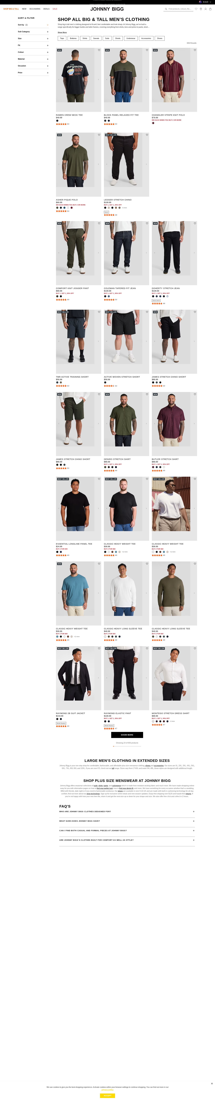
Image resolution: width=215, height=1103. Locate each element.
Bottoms (73, 38)
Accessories (146, 38)
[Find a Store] (201, 9)
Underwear (130, 38)
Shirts (85, 38)
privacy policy (107, 1090)
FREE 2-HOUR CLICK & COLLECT (107, 2)
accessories (159, 766)
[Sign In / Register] (205, 9)
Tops (62, 38)
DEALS (46, 9)
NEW (24, 9)
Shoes (159, 38)
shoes (148, 766)
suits (96, 786)
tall (113, 768)
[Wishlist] (196, 9)
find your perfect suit (105, 788)
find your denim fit (126, 788)
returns (188, 794)
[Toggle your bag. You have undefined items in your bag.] (210, 9)
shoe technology (93, 794)
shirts (100, 786)
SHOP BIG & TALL (11, 9)
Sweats (96, 38)
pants (106, 786)
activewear (116, 786)
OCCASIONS (34, 9)
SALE (55, 9)
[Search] (166, 9)
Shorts (117, 38)
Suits (107, 38)
